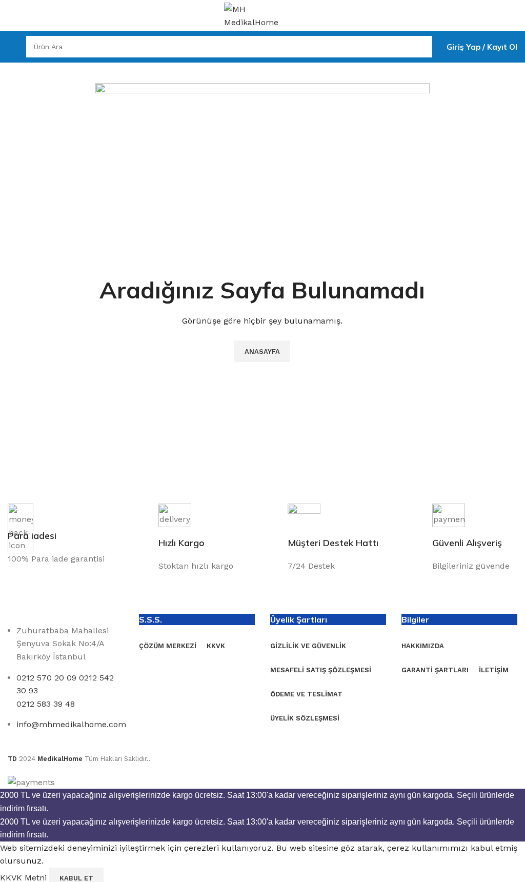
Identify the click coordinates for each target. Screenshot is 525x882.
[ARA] (421, 46)
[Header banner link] (262, 441)
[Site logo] (262, 14)
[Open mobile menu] (12, 46)
